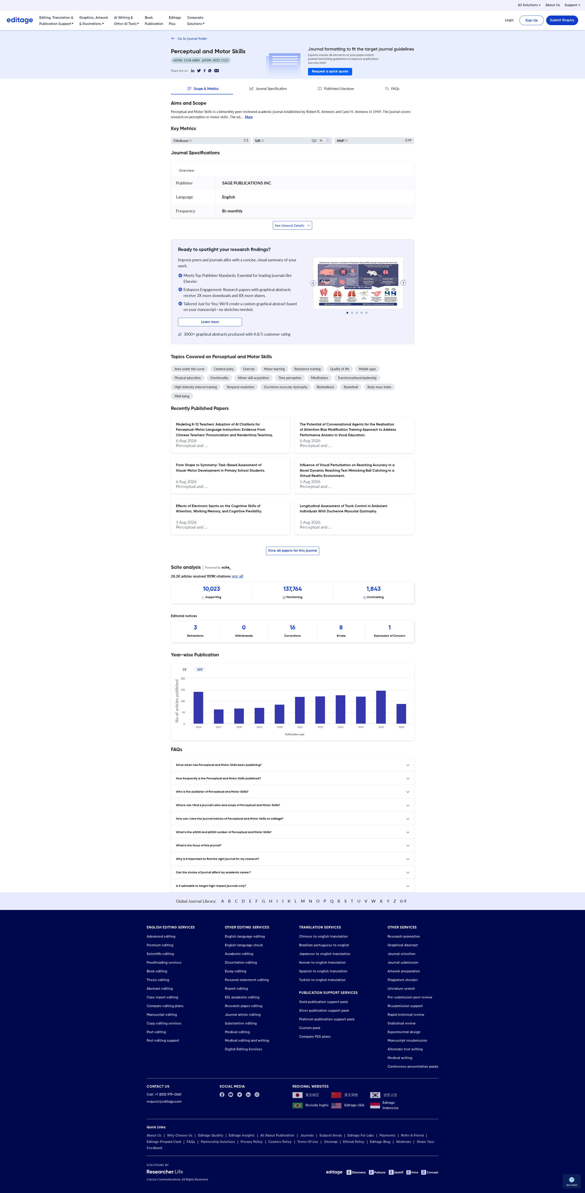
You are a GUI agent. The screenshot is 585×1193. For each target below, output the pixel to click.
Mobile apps (367, 369)
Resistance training (307, 369)
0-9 (403, 901)
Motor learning (274, 369)
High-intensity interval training (196, 387)
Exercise (249, 369)
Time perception (289, 378)
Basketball (351, 387)
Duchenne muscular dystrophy (285, 387)
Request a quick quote (330, 71)
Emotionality (219, 378)
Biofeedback (325, 387)
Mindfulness (319, 378)
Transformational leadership (357, 378)
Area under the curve (189, 369)
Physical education (188, 378)
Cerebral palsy (224, 369)
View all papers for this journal (292, 550)
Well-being (182, 396)
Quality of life (339, 369)
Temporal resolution (240, 387)
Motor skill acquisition (253, 378)
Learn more (210, 322)
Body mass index (379, 387)
